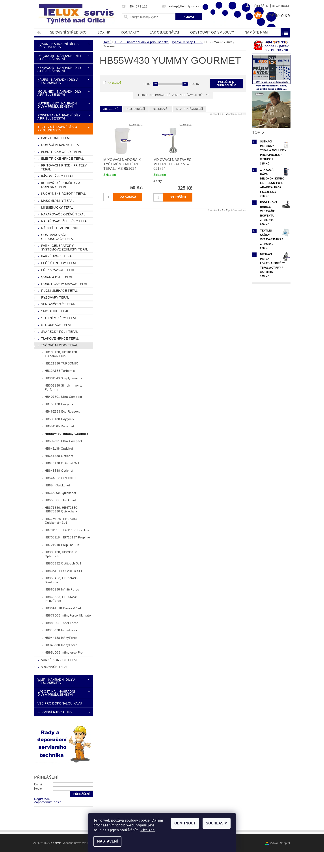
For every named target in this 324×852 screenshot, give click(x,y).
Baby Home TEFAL (56, 138)
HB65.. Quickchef (57, 485)
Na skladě (114, 82)
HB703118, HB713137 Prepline (67, 537)
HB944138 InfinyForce (61, 637)
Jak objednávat (164, 32)
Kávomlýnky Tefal (57, 176)
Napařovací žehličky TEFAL (65, 221)
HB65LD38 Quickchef (60, 500)
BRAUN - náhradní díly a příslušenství (57, 45)
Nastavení (107, 841)
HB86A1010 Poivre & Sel (63, 608)
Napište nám (256, 32)
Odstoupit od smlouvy (212, 32)
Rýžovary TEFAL (55, 297)
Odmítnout (185, 823)
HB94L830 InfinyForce (61, 645)
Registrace (281, 5)
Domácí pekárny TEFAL (60, 145)
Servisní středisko (68, 32)
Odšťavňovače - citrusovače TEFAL (57, 237)
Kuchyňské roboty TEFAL (63, 193)
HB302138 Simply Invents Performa (63, 387)
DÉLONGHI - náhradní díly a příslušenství (59, 57)
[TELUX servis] (77, 14)
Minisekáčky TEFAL (57, 207)
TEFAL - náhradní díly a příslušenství (57, 128)
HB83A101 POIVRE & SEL (64, 571)
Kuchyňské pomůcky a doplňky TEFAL (60, 185)
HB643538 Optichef (59, 470)
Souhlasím (216, 823)
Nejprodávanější (189, 108)
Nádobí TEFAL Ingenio (59, 228)
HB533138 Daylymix (59, 419)
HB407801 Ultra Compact (63, 396)
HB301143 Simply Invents (63, 378)
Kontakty (130, 32)
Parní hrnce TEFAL (57, 256)
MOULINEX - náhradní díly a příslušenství (59, 93)
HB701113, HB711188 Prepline (67, 530)
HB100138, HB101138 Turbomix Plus (61, 354)
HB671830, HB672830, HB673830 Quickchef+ (61, 509)
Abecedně (111, 108)
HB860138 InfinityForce (62, 589)
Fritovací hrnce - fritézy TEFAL (64, 167)
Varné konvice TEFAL (59, 660)
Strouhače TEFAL (56, 325)
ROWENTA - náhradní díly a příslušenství (58, 117)
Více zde (147, 830)
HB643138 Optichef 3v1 (62, 463)
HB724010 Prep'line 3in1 (63, 545)
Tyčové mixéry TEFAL (59, 345)
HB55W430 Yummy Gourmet (66, 433)
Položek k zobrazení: (226, 83)
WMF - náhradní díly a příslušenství (56, 681)
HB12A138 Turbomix (60, 370)
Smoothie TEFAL (55, 311)
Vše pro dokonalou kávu (59, 703)
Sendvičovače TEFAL (59, 304)
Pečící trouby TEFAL (59, 263)
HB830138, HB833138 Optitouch (61, 554)
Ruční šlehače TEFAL (59, 290)
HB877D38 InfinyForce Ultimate (68, 615)
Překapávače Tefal (58, 270)
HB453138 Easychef (59, 404)
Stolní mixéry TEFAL (59, 318)
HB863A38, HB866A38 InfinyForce (61, 599)
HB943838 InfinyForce (61, 630)
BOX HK (103, 32)
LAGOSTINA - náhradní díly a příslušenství (56, 693)
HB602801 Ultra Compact (63, 441)
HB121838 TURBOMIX (61, 363)
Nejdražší (160, 108)
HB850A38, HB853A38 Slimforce (61, 580)
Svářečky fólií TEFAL (59, 331)
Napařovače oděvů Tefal (63, 214)
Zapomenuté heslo (47, 802)
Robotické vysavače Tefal (64, 284)
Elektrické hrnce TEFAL (62, 158)
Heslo (38, 788)
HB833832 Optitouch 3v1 (63, 563)
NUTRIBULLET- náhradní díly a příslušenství (57, 105)
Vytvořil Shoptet (280, 843)
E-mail (38, 784)
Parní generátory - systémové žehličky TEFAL (64, 247)
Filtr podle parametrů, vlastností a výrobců (170, 95)
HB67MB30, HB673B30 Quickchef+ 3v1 (62, 521)
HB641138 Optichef (59, 448)
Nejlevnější (136, 108)
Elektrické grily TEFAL (61, 151)
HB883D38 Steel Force (61, 623)
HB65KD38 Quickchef (60, 493)
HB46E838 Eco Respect (62, 411)
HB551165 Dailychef (59, 426)
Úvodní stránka (39, 32)
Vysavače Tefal (54, 667)
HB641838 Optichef (59, 456)
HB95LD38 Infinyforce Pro (64, 652)
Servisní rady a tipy (54, 712)
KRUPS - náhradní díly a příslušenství (57, 81)
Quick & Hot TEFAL (57, 276)
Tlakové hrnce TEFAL (60, 338)
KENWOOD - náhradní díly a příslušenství (59, 69)
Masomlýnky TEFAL (57, 200)
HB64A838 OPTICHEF (61, 478)
